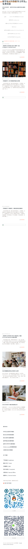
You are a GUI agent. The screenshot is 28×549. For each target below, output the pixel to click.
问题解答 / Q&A (7, 466)
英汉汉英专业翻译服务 (8, 437)
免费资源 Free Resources (14, 20)
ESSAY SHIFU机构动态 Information (17, 16)
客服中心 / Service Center (9, 475)
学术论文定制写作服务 (8, 431)
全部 (5, 16)
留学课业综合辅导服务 (8, 441)
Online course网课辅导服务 (10, 447)
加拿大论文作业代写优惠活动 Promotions (14, 23)
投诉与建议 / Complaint (9, 469)
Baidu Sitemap (10, 544)
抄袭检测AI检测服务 (8, 450)
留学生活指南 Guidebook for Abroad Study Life (14, 30)
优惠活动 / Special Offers (9, 472)
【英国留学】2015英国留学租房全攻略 (11, 81)
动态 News (14, 26)
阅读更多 (23, 57)
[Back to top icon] (25, 546)
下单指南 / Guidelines (8, 460)
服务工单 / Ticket (7, 463)
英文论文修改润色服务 (8, 434)
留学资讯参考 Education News (14, 33)
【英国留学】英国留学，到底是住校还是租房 (12, 208)
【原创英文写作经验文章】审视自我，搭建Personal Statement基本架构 (11, 336)
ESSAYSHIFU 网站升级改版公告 (10, 404)
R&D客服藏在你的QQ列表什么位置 (10, 371)
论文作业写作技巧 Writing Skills (14, 37)
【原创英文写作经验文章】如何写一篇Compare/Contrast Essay (10, 46)
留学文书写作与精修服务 (9, 444)
